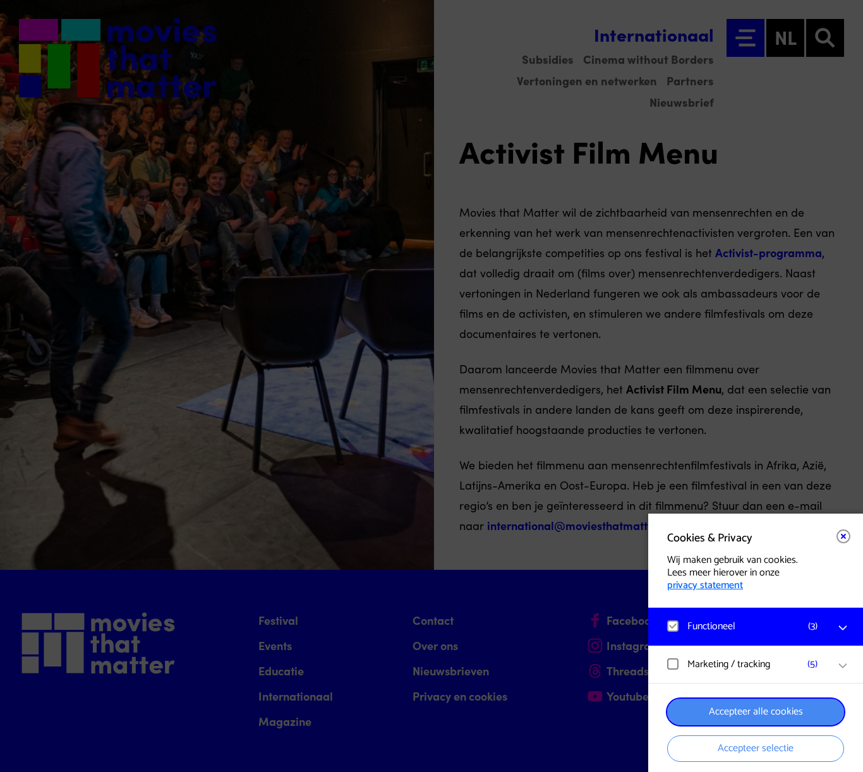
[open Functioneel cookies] (843, 628)
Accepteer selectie (756, 748)
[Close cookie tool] (843, 536)
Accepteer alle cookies (756, 711)
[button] (743, 626)
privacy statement (705, 585)
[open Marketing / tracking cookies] (843, 666)
